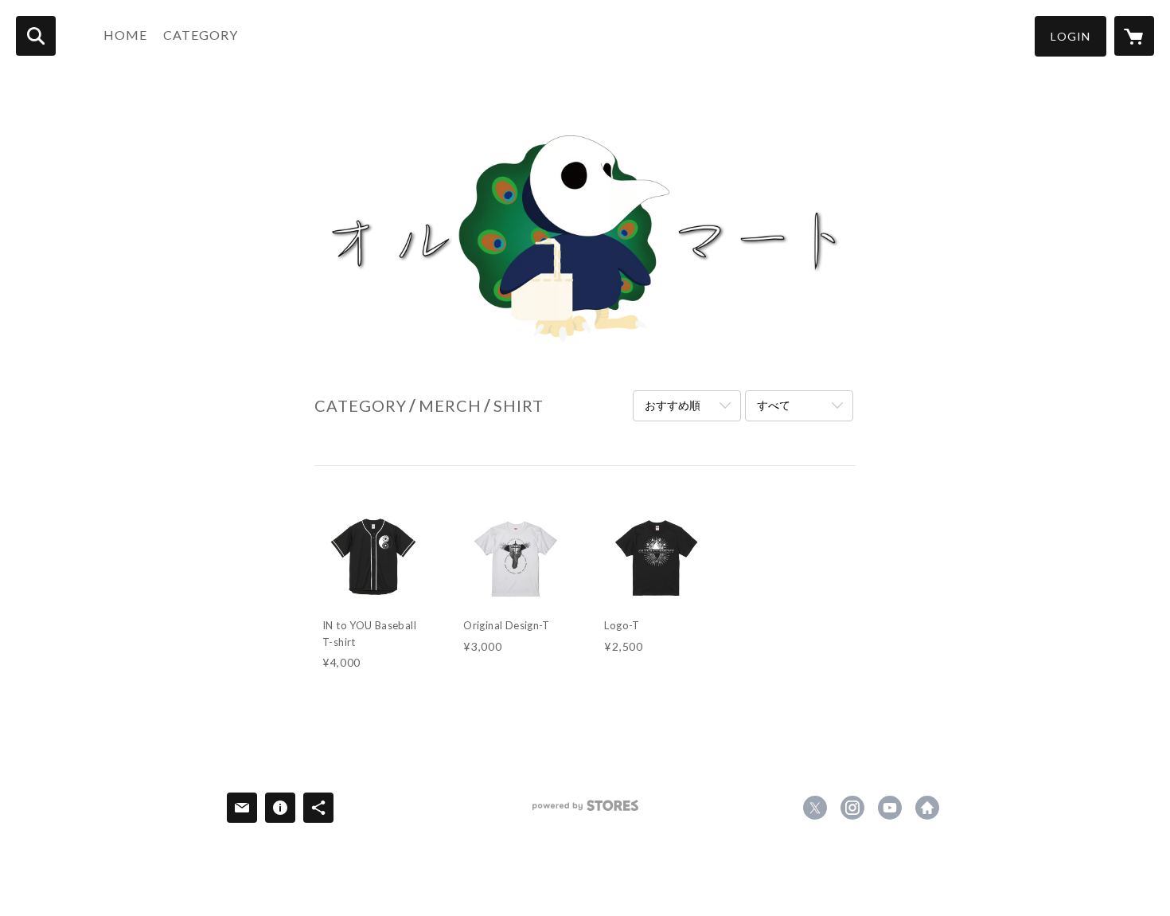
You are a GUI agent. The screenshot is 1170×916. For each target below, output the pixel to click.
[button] (1070, 36)
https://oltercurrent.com (927, 808)
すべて (773, 405)
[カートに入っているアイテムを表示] (1134, 36)
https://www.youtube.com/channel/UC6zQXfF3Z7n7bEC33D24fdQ (890, 808)
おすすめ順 (672, 405)
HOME (125, 34)
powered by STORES (585, 811)
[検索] (36, 36)
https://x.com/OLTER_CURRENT (815, 808)
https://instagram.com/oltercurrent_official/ (852, 808)
